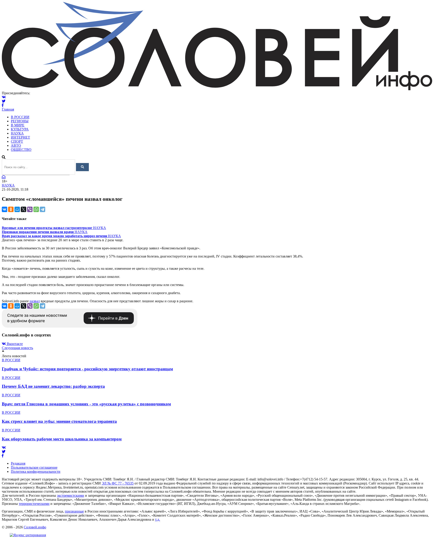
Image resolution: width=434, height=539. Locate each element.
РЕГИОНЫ (19, 121)
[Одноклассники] (11, 209)
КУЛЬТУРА (20, 129)
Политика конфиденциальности (35, 471)
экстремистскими (70, 495)
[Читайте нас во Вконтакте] (4, 97)
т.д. (157, 519)
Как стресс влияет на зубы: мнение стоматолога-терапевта (59, 421)
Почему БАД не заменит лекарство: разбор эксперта (53, 386)
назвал (35, 301)
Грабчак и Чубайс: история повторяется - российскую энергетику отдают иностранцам (87, 368)
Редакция (18, 463)
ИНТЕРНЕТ (20, 137)
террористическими (34, 504)
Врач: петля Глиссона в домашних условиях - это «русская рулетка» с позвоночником (86, 404)
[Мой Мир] (17, 209)
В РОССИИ (20, 117)
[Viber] (30, 209)
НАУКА (17, 133)
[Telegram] (42, 209)
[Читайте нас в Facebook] (3, 105)
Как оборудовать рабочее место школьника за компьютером (62, 439)
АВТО (16, 145)
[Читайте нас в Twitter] (3, 101)
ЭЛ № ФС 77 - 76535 (118, 483)
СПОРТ (17, 141)
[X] (23, 209)
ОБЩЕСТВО (21, 149)
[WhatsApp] (36, 209)
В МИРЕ (17, 125)
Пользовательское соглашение (34, 467)
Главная (8, 109)
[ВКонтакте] (4, 209)
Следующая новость (17, 348)
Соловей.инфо (35, 527)
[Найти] (82, 167)
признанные (74, 511)
